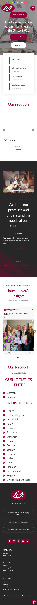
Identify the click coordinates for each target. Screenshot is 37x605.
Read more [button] (7, 317)
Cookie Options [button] (21, 597)
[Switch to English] (7, 2)
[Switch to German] (12, 2)
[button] (16, 149)
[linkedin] (27, 541)
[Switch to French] (15, 2)
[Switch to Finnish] (22, 2)
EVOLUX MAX (9, 140)
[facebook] (9, 541)
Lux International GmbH (15, 595)
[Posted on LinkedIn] (32, 310)
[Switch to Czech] (19, 2)
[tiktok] (18, 541)
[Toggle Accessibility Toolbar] (34, 602)
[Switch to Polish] (27, 2)
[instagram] (14, 541)
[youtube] (23, 541)
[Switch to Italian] (17, 2)
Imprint (25, 595)
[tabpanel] (18, 240)
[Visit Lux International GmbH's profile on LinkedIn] (5, 310)
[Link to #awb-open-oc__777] (32, 8)
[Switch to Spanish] (29, 2)
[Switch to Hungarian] (10, 2)
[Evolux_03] (18, 111)
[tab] (18, 233)
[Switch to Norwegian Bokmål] (24, 2)
